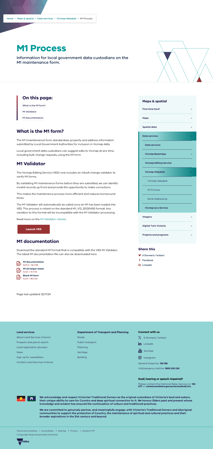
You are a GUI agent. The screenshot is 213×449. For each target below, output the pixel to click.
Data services (152, 145)
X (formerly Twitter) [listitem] (153, 255)
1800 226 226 (172, 368)
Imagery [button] (147, 216)
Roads (81, 337)
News (20, 352)
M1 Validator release (53, 219)
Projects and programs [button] (155, 234)
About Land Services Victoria (33, 337)
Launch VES (33, 229)
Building (82, 357)
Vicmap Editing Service (158, 163)
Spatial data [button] (149, 127)
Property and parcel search (32, 342)
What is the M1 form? (34, 105)
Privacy (74, 431)
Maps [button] (145, 118)
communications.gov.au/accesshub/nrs (168, 386)
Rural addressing (157, 198)
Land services (25, 332)
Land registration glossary (32, 347)
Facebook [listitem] (147, 260)
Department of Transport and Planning (102, 332)
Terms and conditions (27, 431)
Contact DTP (88, 431)
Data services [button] (150, 136)
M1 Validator (29, 111)
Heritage (82, 352)
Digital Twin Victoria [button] (154, 225)
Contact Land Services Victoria (35, 362)
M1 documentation (32, 117)
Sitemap (62, 431)
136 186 (164, 363)
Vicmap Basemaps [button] (155, 154)
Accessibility (48, 431)
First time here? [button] (151, 109)
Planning (82, 347)
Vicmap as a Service (156, 207)
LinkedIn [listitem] (147, 265)
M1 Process (154, 189)
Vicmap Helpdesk (158, 180)
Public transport (86, 342)
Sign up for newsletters (30, 357)
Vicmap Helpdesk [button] (155, 172)
